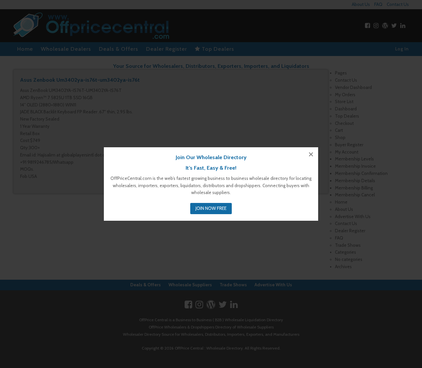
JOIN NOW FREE (211, 208)
